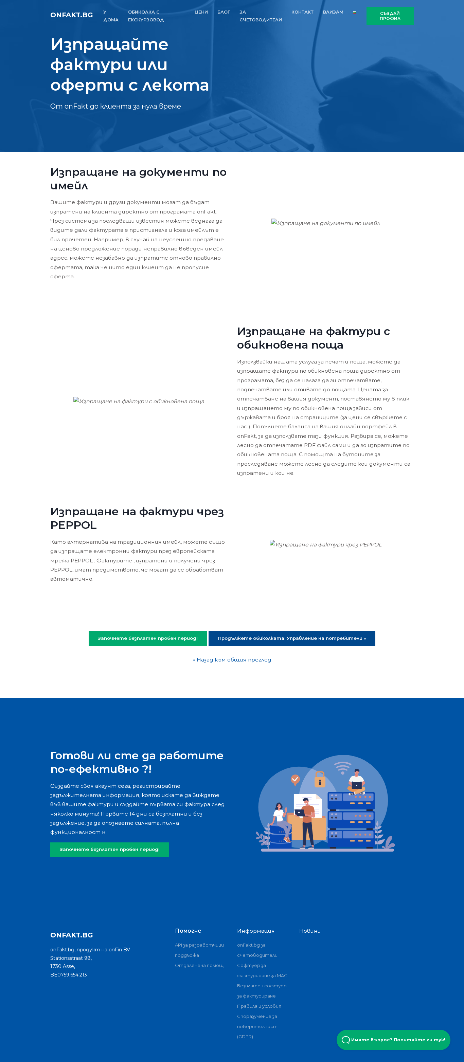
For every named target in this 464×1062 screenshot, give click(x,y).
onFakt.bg (71, 15)
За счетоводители (260, 15)
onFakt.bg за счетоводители (257, 950)
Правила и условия (259, 1006)
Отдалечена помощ (199, 965)
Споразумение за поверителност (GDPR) (257, 1026)
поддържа (187, 955)
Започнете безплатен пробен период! (110, 849)
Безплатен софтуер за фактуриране (262, 991)
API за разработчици (199, 945)
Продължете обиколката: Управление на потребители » (292, 638)
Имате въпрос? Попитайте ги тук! (397, 1039)
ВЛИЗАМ (333, 12)
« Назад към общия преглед (232, 659)
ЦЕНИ (201, 12)
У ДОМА (111, 15)
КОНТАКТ (302, 12)
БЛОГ (223, 12)
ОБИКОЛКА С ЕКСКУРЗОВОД (146, 15)
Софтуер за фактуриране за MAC (262, 970)
